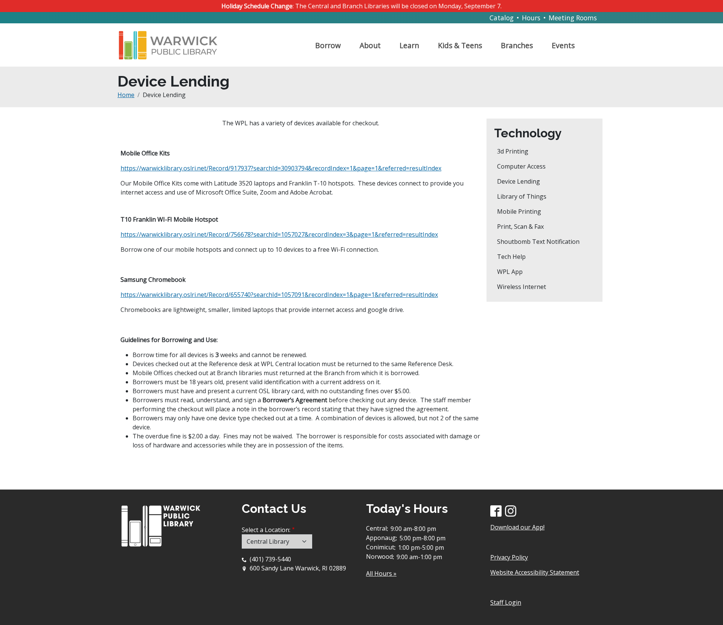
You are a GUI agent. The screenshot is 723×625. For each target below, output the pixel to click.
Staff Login (505, 602)
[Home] (170, 42)
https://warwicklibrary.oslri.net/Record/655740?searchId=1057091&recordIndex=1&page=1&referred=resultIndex (279, 294)
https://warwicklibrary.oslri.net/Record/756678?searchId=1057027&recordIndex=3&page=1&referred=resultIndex (279, 234)
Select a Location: (266, 530)
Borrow (328, 45)
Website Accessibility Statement (534, 572)
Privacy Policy (509, 557)
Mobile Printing (519, 211)
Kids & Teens (460, 45)
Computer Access (521, 166)
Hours (531, 17)
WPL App (510, 272)
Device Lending (518, 181)
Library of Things (521, 196)
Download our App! (517, 527)
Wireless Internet (521, 287)
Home (125, 95)
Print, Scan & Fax (520, 226)
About (370, 45)
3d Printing (512, 151)
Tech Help (511, 256)
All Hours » (381, 573)
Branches (517, 45)
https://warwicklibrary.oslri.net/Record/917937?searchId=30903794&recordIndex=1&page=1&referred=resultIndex (280, 168)
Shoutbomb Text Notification (538, 241)
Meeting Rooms (573, 17)
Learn (409, 45)
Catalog (502, 17)
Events (563, 45)
